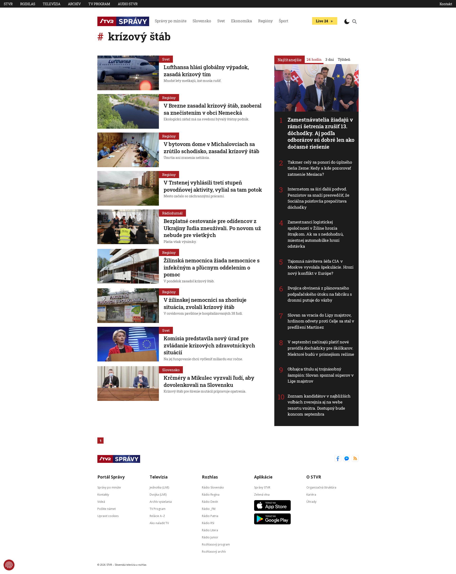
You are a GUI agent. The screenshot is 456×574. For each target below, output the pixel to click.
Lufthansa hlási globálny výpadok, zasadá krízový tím (206, 71)
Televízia (51, 4)
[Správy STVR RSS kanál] (355, 459)
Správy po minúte (170, 20)
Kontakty (103, 494)
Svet (221, 20)
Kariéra (311, 494)
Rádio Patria (210, 516)
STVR (8, 4)
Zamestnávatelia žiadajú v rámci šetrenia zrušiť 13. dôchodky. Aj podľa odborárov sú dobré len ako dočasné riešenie (321, 133)
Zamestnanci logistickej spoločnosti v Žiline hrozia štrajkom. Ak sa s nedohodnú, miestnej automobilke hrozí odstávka (315, 234)
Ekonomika (241, 20)
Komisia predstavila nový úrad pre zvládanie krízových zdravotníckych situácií (209, 345)
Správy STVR (262, 487)
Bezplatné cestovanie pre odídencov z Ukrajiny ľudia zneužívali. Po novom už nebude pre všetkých (212, 228)
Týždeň (344, 59)
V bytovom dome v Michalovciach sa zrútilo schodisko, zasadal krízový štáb (211, 148)
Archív (74, 4)
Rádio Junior (210, 537)
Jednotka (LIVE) (159, 487)
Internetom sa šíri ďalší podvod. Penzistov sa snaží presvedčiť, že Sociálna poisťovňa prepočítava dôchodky (318, 198)
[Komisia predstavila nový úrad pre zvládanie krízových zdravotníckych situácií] (128, 344)
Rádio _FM (208, 509)
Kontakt (446, 4)
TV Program (99, 4)
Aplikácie (263, 477)
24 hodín (314, 59)
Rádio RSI (208, 523)
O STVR (313, 477)
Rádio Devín (210, 501)
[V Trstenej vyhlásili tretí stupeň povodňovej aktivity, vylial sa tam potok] (128, 188)
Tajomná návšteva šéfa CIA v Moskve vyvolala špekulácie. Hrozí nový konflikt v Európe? (320, 267)
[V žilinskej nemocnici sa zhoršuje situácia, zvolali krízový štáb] (128, 305)
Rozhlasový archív (214, 551)
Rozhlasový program (216, 544)
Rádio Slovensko (213, 487)
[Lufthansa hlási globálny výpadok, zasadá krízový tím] (128, 73)
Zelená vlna (262, 494)
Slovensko (202, 20)
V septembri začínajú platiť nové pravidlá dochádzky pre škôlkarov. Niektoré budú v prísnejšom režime (321, 348)
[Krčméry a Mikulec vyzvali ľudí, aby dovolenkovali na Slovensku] (128, 383)
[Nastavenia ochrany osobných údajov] (9, 565)
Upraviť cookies (108, 516)
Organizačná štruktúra (321, 487)
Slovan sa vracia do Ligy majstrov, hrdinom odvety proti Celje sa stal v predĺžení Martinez (321, 321)
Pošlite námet (106, 509)
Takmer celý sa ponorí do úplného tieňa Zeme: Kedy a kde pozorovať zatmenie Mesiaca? (320, 168)
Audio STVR (128, 4)
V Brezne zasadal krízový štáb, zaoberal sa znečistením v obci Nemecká (212, 109)
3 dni (329, 59)
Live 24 (322, 21)
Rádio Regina (210, 494)
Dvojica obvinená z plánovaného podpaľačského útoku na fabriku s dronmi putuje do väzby (320, 294)
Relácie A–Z (157, 516)
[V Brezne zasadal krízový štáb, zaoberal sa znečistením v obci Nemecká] (128, 111)
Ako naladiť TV (159, 523)
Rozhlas (27, 4)
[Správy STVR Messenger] (346, 459)
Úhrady (311, 501)
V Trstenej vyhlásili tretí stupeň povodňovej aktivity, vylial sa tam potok (213, 186)
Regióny (265, 20)
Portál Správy (111, 477)
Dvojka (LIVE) (158, 494)
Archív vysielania (161, 501)
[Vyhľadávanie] (355, 21)
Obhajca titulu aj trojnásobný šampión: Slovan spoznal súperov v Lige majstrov (321, 375)
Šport (283, 20)
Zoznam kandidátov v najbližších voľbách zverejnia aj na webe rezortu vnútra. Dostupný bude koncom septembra (319, 405)
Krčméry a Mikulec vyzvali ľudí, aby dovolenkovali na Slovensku (209, 381)
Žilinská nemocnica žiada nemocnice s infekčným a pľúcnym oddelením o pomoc (212, 267)
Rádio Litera (210, 530)
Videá (101, 501)
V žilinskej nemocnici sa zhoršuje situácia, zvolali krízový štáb (205, 303)
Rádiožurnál (172, 213)
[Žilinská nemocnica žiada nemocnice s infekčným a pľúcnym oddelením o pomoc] (128, 267)
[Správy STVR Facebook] (337, 459)
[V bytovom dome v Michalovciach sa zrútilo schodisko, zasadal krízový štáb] (128, 150)
